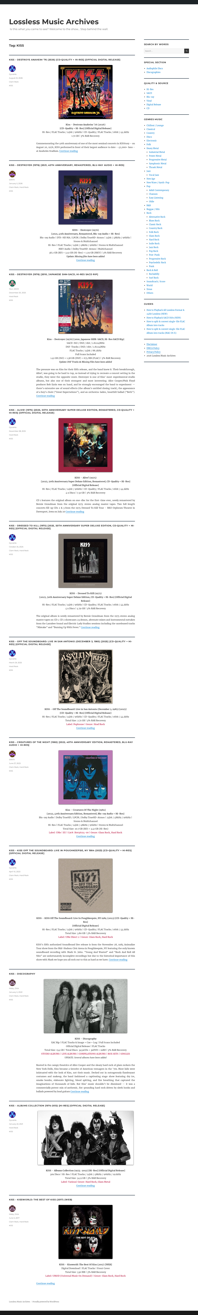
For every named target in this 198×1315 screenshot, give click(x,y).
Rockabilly (154, 274)
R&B (149, 205)
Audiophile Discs (155, 68)
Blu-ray (150, 97)
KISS (11, 85)
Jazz (149, 171)
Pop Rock (153, 251)
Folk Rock (154, 232)
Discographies (153, 72)
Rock (149, 213)
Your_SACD (14, 289)
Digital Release (154, 104)
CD (148, 108)
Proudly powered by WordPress (45, 1302)
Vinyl (149, 101)
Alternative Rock (157, 217)
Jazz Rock (153, 247)
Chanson (153, 194)
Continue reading (68, 151)
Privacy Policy (153, 352)
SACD (149, 93)
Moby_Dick (14, 988)
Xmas (149, 289)
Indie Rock (154, 243)
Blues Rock (154, 220)
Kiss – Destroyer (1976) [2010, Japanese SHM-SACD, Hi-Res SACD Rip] (53, 274)
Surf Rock (154, 277)
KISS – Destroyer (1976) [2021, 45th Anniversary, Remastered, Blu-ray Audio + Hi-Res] (66, 165)
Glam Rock (14, 82)
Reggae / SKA (153, 209)
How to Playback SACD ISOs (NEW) (164, 317)
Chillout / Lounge (155, 125)
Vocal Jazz (154, 175)
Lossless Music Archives (54, 21)
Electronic (152, 140)
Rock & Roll (152, 270)
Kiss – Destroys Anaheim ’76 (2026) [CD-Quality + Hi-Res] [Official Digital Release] (64, 59)
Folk (149, 144)
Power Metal (155, 156)
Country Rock (155, 228)
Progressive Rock (157, 258)
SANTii (12, 180)
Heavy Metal (153, 148)
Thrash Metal (155, 167)
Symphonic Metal (157, 163)
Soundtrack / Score (156, 281)
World (150, 285)
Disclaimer (152, 344)
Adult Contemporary (159, 190)
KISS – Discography (22, 974)
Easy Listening (156, 197)
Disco (149, 137)
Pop (148, 186)
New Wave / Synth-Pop (158, 182)
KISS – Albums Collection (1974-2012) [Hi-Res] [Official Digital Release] (57, 1105)
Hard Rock (24, 187)
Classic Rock (155, 224)
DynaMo (12, 74)
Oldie (151, 201)
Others (150, 293)
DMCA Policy (153, 348)
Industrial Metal (157, 152)
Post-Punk (154, 255)
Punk (151, 266)
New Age (151, 178)
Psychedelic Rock (157, 262)
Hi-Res (150, 89)
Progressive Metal (158, 159)
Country (150, 133)
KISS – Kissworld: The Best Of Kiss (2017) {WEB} (40, 1199)
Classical (151, 129)
